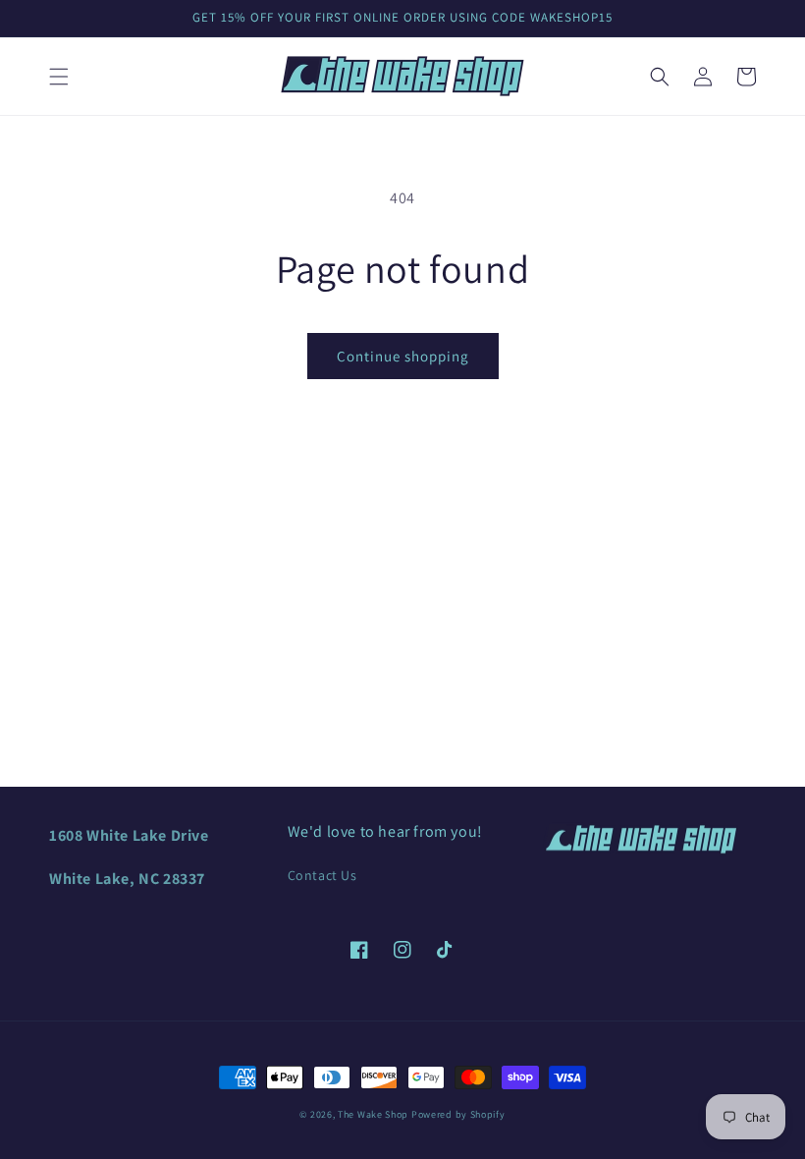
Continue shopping (403, 356)
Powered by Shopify (458, 1114)
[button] (58, 76)
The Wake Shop (373, 1114)
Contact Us (322, 875)
